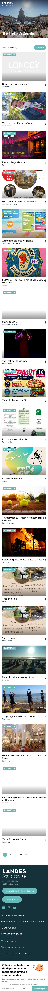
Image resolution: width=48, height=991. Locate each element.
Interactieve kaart (11, 934)
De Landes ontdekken (12, 915)
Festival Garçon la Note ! (14, 162)
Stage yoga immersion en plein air (18, 716)
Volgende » (26, 855)
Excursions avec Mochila (14, 439)
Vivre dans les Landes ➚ (19, 954)
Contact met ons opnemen (20, 891)
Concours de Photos (12, 478)
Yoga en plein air (10, 598)
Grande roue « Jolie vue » (14, 84)
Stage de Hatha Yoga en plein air (18, 677)
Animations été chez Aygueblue (17, 240)
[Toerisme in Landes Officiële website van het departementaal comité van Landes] (7, 4)
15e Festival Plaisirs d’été (14, 361)
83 (21, 854)
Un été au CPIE (9, 322)
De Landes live (9, 928)
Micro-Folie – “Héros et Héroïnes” (19, 201)
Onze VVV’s (12, 899)
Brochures (11, 941)
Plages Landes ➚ (14, 948)
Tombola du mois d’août (14, 400)
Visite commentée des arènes (17, 123)
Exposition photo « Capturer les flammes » (23, 559)
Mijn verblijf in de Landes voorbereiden (23, 922)
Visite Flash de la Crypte (14, 839)
